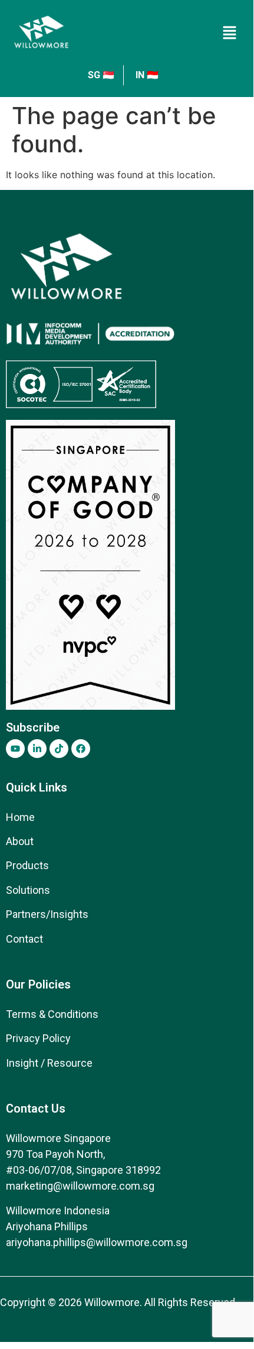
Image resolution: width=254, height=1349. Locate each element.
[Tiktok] (59, 748)
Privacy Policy (38, 1038)
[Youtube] (15, 748)
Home (20, 817)
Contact (24, 939)
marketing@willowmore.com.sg (80, 1186)
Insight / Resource (49, 1063)
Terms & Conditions (52, 1014)
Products (27, 865)
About (20, 841)
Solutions (28, 890)
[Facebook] (80, 748)
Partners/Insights (47, 914)
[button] (230, 33)
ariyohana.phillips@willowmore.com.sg (96, 1242)
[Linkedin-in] (37, 748)
